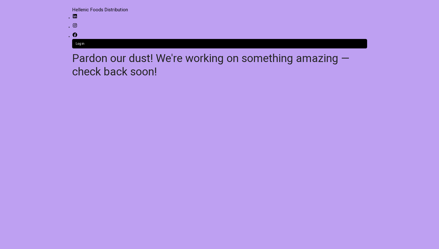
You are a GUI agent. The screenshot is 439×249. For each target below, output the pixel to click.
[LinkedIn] (75, 18)
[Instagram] (75, 27)
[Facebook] (75, 36)
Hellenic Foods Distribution (100, 9)
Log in (80, 43)
